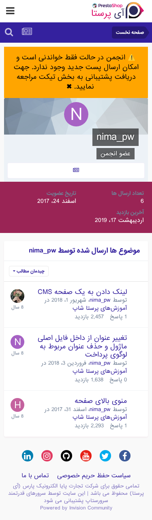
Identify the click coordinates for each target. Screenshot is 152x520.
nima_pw (100, 300)
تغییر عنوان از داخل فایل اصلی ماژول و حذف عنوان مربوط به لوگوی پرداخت (82, 346)
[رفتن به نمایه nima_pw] (17, 342)
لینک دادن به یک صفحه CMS (82, 292)
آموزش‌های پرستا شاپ (100, 308)
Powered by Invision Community (76, 508)
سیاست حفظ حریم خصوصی (94, 476)
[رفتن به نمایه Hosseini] (17, 405)
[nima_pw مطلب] (76, 170)
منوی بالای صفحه (101, 401)
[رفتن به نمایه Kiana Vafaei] (17, 296)
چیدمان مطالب (30, 271)
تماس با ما (35, 476)
